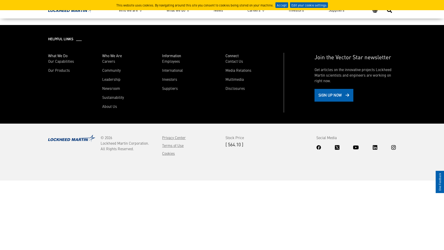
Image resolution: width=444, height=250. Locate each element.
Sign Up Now (330, 94)
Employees (171, 61)
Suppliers (336, 9)
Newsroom (111, 88)
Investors (296, 9)
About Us (109, 106)
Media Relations (238, 70)
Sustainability (113, 97)
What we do (175, 9)
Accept (282, 5)
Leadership (111, 79)
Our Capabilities (61, 61)
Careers (253, 9)
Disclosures (235, 88)
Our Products (59, 70)
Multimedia (234, 79)
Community (111, 70)
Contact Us (234, 61)
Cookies (168, 153)
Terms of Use (173, 145)
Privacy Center (174, 137)
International (172, 70)
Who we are (128, 9)
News (218, 9)
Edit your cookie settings (309, 5)
